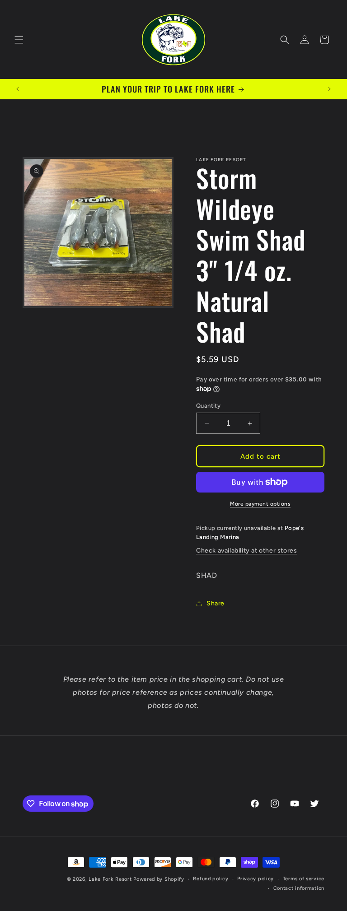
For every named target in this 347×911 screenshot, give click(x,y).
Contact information (298, 888)
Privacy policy (255, 879)
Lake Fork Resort (110, 879)
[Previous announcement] (18, 89)
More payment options (260, 504)
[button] (19, 40)
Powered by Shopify (158, 879)
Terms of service (303, 879)
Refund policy (210, 879)
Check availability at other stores (246, 550)
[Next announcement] (329, 89)
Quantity (208, 405)
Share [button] (215, 603)
